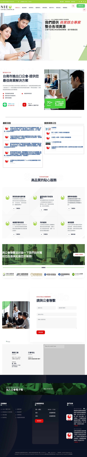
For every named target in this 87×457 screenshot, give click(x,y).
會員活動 (4, 415)
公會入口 (17, 7)
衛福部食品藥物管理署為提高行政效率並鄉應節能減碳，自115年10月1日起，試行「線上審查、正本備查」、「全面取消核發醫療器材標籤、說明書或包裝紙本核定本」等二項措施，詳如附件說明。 (22, 129)
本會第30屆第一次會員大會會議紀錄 (61, 137)
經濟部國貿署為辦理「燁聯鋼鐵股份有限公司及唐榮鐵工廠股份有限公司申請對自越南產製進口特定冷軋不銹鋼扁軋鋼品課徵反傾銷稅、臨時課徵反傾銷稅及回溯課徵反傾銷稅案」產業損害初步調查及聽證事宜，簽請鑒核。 (22, 153)
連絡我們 (19, 412)
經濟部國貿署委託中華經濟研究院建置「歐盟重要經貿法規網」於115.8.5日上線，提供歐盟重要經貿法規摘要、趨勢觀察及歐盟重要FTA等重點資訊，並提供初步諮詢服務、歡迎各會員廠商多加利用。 (22, 145)
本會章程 (53, 127)
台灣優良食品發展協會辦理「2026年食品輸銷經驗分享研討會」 (25, 161)
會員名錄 (58, 7)
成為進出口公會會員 (7, 412)
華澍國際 (70, 454)
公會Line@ (11, 104)
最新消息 (73, 1)
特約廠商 (43, 222)
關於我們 (62, 1)
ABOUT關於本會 (6, 409)
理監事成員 (67, 1)
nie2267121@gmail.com (67, 452)
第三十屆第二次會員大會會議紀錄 (60, 132)
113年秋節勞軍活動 (56, 142)
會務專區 (19, 415)
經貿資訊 (31, 7)
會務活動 (44, 7)
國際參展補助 (72, 196)
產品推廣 (24, 7)
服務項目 (38, 7)
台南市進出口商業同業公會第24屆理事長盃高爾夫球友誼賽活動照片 (67, 147)
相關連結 (65, 7)
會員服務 (71, 222)
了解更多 (76, 425)
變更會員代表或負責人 (46, 197)
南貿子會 (51, 7)
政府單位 (4, 417)
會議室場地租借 (18, 222)
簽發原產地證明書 (19, 196)
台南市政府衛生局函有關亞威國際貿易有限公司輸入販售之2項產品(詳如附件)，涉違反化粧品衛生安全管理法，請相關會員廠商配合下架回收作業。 (26, 137)
